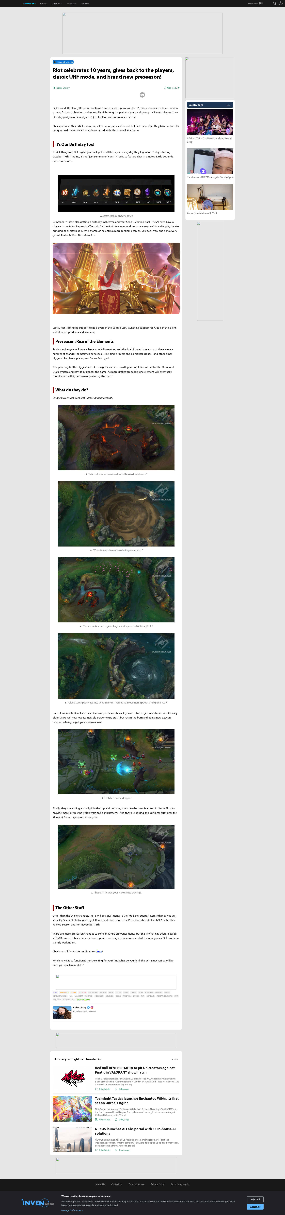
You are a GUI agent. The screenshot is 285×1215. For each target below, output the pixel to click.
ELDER (141, 992)
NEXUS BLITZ (99, 996)
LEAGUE (167, 992)
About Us (100, 1184)
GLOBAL (73, 992)
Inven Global (11, 3)
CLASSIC (118, 992)
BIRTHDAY (103, 992)
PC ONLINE (82, 992)
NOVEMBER (109, 996)
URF (73, 1000)
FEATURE (84, 3)
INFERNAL (158, 992)
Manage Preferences (71, 1210)
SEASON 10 (57, 1000)
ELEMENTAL (149, 992)
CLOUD (126, 992)
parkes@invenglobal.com (86, 1011)
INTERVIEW (57, 3)
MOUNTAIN (88, 996)
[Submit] (116, 95)
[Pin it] (129, 95)
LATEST (43, 3)
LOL (71, 996)
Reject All (255, 1199)
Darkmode (253, 3)
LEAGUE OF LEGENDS (60, 996)
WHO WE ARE (29, 3)
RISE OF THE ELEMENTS (164, 996)
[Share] (103, 95)
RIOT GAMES (151, 996)
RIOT (142, 996)
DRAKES (133, 992)
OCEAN (118, 996)
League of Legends (83, 1000)
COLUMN (71, 3)
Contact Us (116, 1184)
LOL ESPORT (79, 996)
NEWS (55, 992)
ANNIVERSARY (92, 992)
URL (142, 94)
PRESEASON (127, 996)
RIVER (176, 996)
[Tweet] (90, 95)
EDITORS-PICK (64, 992)
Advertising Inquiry (180, 1184)
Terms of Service (136, 1184)
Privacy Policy (157, 1184)
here (99, 951)
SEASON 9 (66, 1000)
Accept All (255, 1206)
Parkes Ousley (79, 1007)
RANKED (136, 996)
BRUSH (111, 992)
